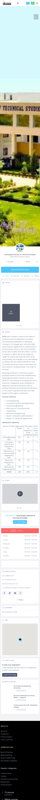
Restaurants (5, 782)
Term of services (7, 740)
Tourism (4, 776)
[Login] (28, 3)
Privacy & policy (6, 737)
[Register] (33, 3)
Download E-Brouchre (20, 270)
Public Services (6, 773)
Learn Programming (8, 758)
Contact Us (5, 734)
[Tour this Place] (36, 17)
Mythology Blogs (6, 755)
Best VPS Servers (7, 752)
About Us (4, 731)
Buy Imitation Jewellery (9, 761)
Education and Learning (9, 779)
